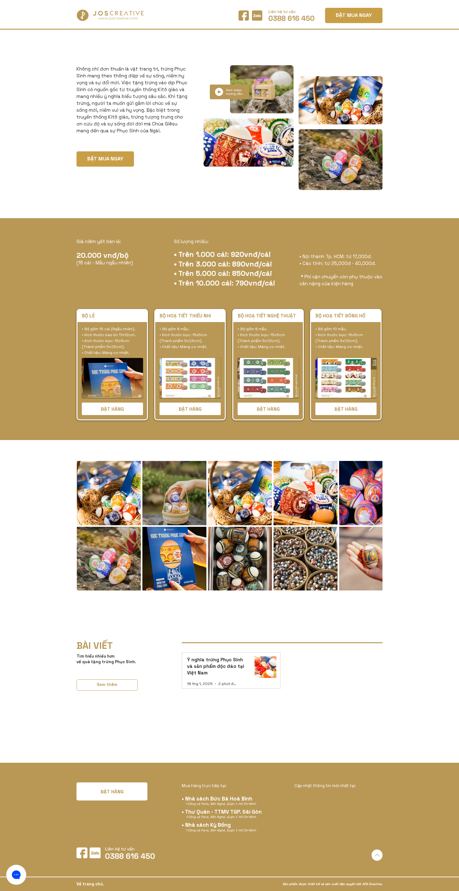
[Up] (377, 855)
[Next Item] (371, 526)
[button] (112, 378)
